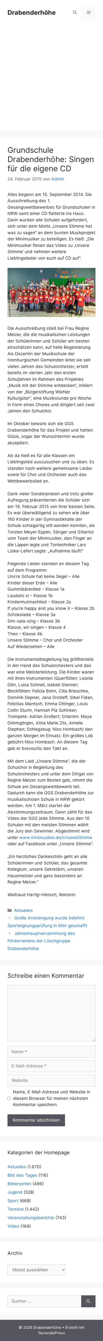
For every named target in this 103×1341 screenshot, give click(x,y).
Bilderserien (19, 1183)
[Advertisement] (51, 78)
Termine (16, 1209)
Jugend (15, 1192)
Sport (13, 1200)
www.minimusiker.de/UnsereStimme (55, 837)
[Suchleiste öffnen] (75, 12)
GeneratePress (51, 1333)
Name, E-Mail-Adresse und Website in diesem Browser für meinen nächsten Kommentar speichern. (51, 1098)
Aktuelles (23, 910)
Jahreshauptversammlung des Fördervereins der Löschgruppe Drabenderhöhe (41, 941)
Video (13, 1226)
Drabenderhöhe (32, 12)
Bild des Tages (22, 1175)
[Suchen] (88, 1301)
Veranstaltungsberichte (31, 1217)
